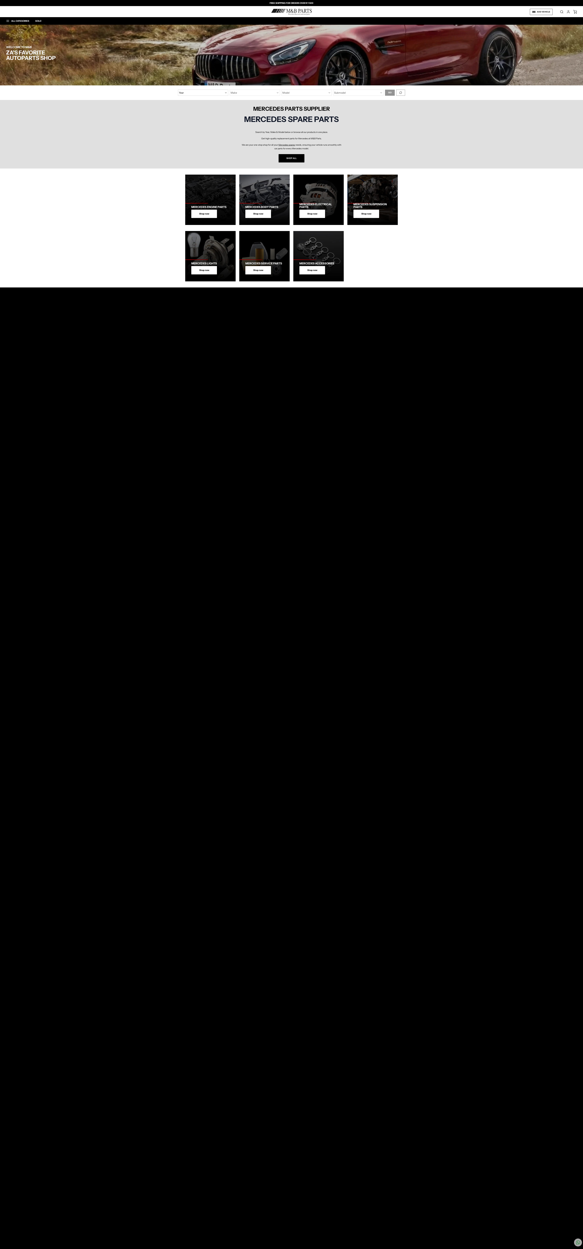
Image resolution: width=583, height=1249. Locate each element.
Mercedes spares (286, 144)
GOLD (38, 21)
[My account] (567, 11)
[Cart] (573, 11)
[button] (541, 12)
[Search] (560, 11)
